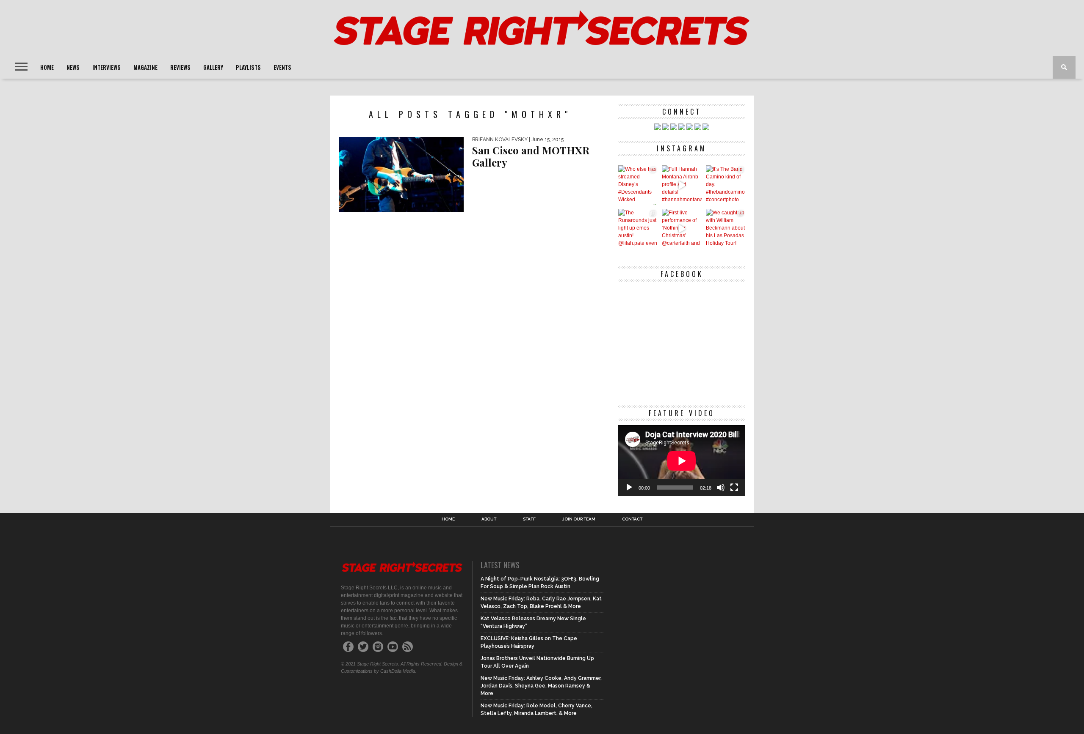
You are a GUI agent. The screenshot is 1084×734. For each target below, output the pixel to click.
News (73, 67)
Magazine (145, 67)
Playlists (248, 67)
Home (47, 67)
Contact (632, 519)
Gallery (213, 67)
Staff (529, 519)
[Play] (629, 487)
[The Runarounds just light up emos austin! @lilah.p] (638, 228)
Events (282, 67)
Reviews (180, 67)
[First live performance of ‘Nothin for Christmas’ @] (681, 228)
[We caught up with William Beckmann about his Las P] (725, 228)
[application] (681, 460)
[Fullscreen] (734, 487)
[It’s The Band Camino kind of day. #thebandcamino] (725, 185)
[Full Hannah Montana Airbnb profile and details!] (681, 185)
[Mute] (720, 487)
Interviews (106, 67)
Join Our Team (578, 519)
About (488, 519)
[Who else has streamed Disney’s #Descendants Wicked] (638, 185)
